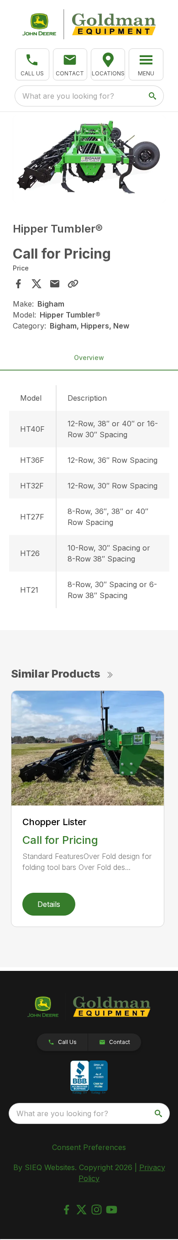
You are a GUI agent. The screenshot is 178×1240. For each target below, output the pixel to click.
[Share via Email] (54, 283)
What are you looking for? (68, 96)
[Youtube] (111, 1209)
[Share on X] (36, 283)
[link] (108, 64)
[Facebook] (66, 1209)
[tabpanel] (89, 160)
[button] (32, 64)
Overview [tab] (89, 357)
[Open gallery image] (89, 159)
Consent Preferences (89, 1147)
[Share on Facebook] (18, 283)
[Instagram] (96, 1209)
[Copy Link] (73, 283)
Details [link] (48, 904)
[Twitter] (81, 1209)
